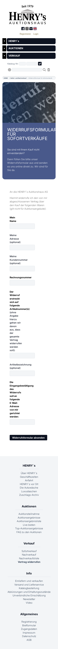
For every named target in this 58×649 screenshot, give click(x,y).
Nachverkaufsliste (29, 558)
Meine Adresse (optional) (15, 238)
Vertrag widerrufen (29, 561)
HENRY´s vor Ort (29, 484)
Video (29, 602)
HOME (6, 78)
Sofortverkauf (29, 551)
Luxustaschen (29, 491)
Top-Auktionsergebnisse (29, 528)
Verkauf (29, 543)
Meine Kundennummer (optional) (16, 260)
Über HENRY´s (29, 473)
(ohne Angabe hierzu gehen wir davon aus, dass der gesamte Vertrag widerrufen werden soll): (16, 321)
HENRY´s (14, 41)
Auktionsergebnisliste (29, 521)
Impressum (29, 632)
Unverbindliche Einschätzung (29, 595)
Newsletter (29, 599)
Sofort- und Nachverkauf (18, 78)
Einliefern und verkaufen (29, 580)
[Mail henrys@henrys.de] (31, 29)
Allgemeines (29, 614)
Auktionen (29, 506)
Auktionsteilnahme (29, 513)
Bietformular (29, 625)
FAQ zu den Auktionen (29, 532)
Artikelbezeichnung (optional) (16, 366)
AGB (29, 639)
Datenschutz (29, 636)
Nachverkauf (29, 554)
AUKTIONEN (16, 48)
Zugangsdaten (29, 628)
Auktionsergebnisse (29, 517)
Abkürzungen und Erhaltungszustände (29, 591)
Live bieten (29, 524)
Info (29, 573)
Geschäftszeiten (29, 476)
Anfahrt (29, 480)
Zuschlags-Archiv (29, 494)
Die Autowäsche (29, 487)
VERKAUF (14, 55)
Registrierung (29, 621)
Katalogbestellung (29, 588)
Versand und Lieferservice (29, 584)
